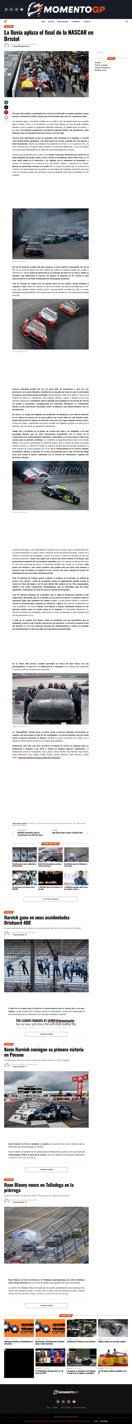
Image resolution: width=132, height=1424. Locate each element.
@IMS (51, 1020)
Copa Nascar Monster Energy (61, 823)
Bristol (32, 823)
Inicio (43, 21)
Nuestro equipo (66, 1407)
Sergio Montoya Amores (21, 46)
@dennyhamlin (65, 1020)
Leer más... (104, 1421)
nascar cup (82, 823)
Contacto (87, 21)
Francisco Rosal (18, 935)
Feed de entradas (101, 65)
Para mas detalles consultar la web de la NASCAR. (39, 757)
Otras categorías (62, 21)
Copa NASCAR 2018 (43, 823)
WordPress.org (100, 70)
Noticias (51, 21)
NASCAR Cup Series (19, 825)
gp (75, 823)
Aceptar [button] (96, 1421)
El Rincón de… (76, 21)
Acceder (98, 63)
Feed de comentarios (102, 68)
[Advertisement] (50, 105)
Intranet (55, 1407)
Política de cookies (79, 1407)
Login (48, 1407)
